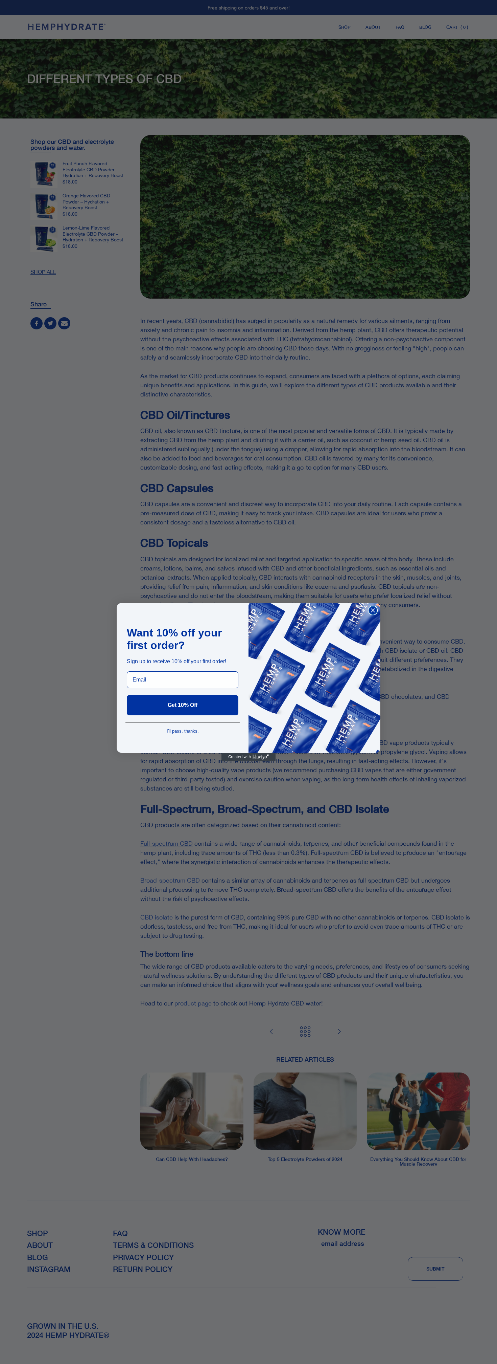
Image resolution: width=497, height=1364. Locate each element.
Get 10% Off (182, 705)
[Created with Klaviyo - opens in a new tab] (248, 757)
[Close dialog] (373, 610)
